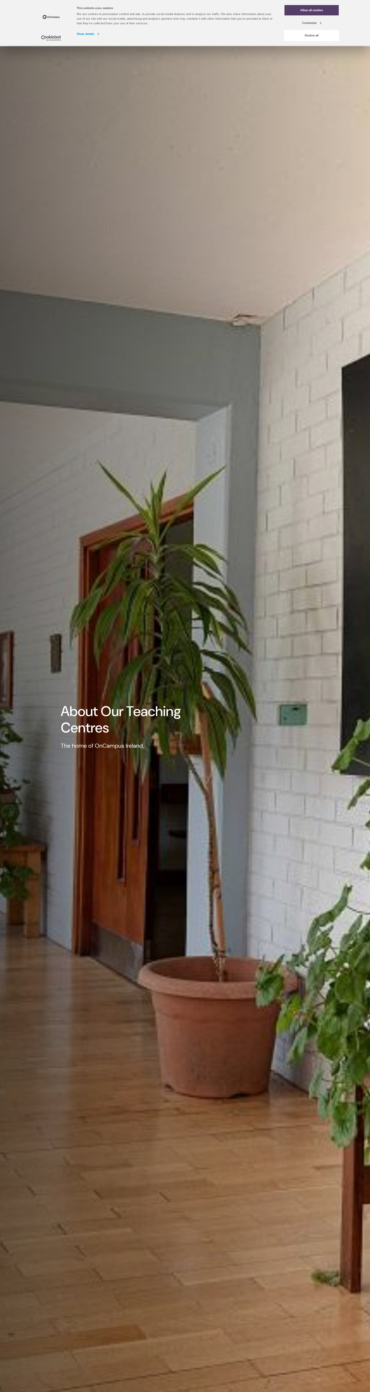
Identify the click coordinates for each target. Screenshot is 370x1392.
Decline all (312, 35)
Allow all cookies (311, 10)
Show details (85, 33)
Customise (309, 22)
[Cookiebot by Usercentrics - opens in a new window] (51, 38)
